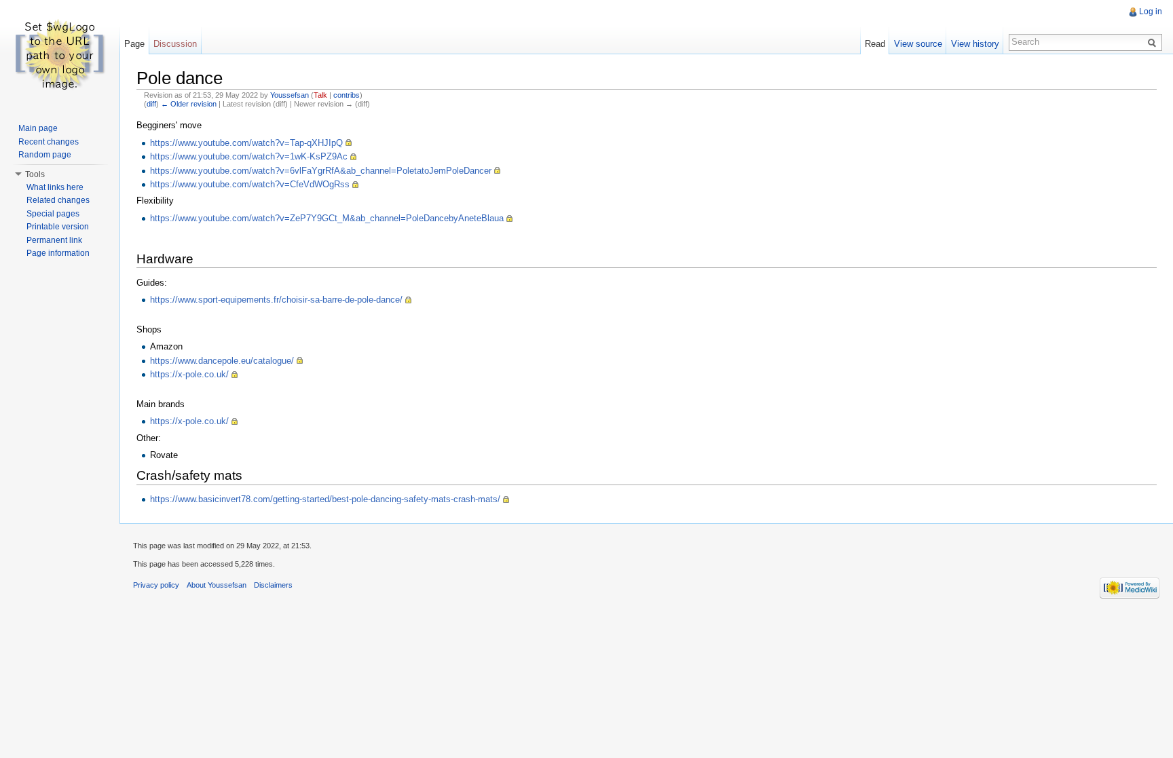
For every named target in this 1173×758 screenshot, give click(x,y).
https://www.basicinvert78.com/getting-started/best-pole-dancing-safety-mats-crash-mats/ (325, 499)
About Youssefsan (216, 585)
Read (875, 44)
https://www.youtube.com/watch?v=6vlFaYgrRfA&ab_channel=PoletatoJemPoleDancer (320, 171)
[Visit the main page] (59, 54)
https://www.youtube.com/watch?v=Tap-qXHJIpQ (246, 143)
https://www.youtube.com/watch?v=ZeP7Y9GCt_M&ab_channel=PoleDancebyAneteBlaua (327, 218)
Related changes (58, 200)
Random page (44, 154)
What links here (54, 187)
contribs (346, 95)
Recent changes (48, 142)
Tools (35, 174)
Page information (58, 253)
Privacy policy (156, 585)
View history (975, 44)
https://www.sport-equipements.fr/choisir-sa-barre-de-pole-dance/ (276, 300)
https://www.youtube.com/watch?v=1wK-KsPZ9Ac (249, 156)
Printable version (57, 226)
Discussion (175, 44)
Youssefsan (289, 95)
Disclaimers (273, 585)
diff (151, 104)
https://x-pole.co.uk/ (189, 374)
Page (134, 44)
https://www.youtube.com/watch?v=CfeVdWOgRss (250, 184)
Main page (38, 128)
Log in (1150, 11)
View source (918, 44)
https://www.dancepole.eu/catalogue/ (222, 361)
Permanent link (54, 240)
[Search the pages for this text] (1154, 42)
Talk (320, 95)
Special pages (52, 214)
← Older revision (189, 104)
